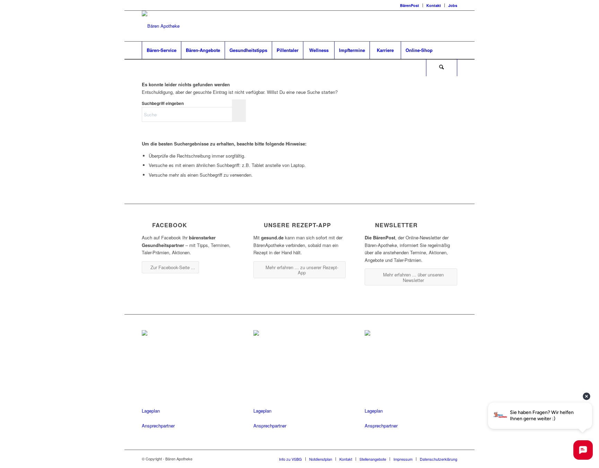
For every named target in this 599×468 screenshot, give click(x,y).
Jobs (452, 5)
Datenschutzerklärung (438, 459)
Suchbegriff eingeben (163, 103)
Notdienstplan (320, 459)
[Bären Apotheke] (161, 26)
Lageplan (151, 410)
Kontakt (433, 5)
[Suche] (441, 67)
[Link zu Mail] (452, 26)
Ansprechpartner (158, 425)
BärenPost (409, 5)
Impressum (403, 459)
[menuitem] (410, 5)
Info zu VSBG (290, 459)
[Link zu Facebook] (431, 26)
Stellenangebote (372, 459)
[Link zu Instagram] (441, 26)
